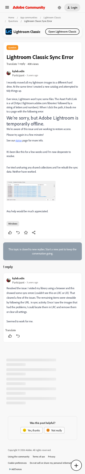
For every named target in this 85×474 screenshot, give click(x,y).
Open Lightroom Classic (62, 31)
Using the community (18, 456)
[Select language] (59, 7)
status (18, 140)
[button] (7, 8)
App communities (28, 17)
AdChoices (16, 469)
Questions (13, 21)
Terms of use (39, 456)
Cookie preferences (17, 462)
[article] (42, 307)
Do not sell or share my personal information (52, 462)
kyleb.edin (18, 71)
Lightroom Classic (52, 17)
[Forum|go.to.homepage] (29, 7)
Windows (12, 223)
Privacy (51, 456)
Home (11, 17)
